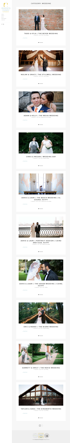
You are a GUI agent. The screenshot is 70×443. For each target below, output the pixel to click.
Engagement (42, 117)
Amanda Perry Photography (39, 439)
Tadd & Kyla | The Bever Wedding (41, 33)
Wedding (47, 35)
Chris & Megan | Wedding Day (41, 156)
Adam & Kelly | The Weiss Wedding (41, 115)
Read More (25, 79)
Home (2, 14)
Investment (3, 18)
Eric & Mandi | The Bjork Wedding (41, 327)
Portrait (45, 35)
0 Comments (41, 42)
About (2, 15)
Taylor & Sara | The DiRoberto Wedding (41, 409)
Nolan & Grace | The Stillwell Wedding (41, 74)
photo (45, 117)
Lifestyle (45, 76)
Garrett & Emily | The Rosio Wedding (41, 368)
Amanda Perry (36, 35)
